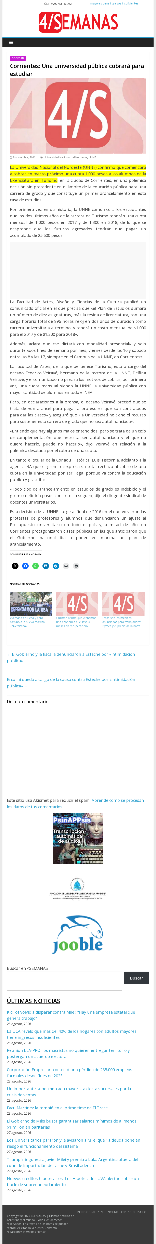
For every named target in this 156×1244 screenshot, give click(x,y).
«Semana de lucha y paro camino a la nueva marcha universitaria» (27, 622)
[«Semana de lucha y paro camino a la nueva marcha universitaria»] (31, 604)
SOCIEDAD (18, 58)
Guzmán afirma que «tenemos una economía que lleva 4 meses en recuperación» (76, 622)
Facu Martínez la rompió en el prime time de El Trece (57, 1108)
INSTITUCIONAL (86, 1212)
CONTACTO (128, 1212)
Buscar (136, 978)
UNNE (92, 157)
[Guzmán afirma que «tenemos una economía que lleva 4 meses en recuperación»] (77, 604)
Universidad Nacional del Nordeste (65, 157)
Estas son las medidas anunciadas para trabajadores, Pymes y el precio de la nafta (122, 622)
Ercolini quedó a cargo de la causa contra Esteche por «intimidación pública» (71, 683)
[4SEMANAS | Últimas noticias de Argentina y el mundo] (78, 15)
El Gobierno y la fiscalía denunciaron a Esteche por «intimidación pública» (71, 657)
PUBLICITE (143, 1212)
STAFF (101, 1212)
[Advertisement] (78, 270)
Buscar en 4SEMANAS (27, 968)
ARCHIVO (113, 1212)
